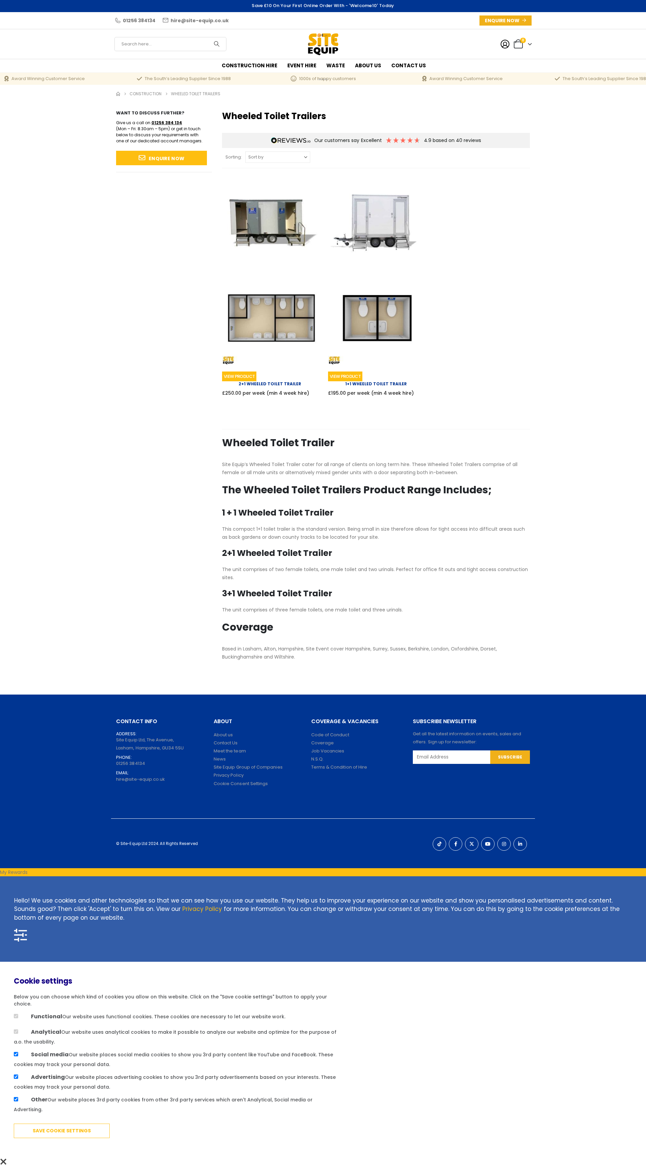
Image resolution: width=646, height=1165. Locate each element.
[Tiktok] (439, 844)
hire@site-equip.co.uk (140, 779)
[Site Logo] (323, 44)
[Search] (216, 44)
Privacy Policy (202, 909)
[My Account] (505, 44)
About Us (368, 65)
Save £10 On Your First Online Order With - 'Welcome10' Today (323, 5)
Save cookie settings (62, 1130)
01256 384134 (130, 763)
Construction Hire (249, 65)
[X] (471, 844)
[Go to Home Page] (118, 94)
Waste (335, 65)
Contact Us (408, 65)
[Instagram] (504, 844)
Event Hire (301, 65)
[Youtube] (488, 844)
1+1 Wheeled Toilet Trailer (376, 384)
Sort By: (233, 157)
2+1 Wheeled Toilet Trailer (270, 384)
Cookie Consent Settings (241, 783)
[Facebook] (455, 844)
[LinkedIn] (520, 844)
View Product (239, 376)
